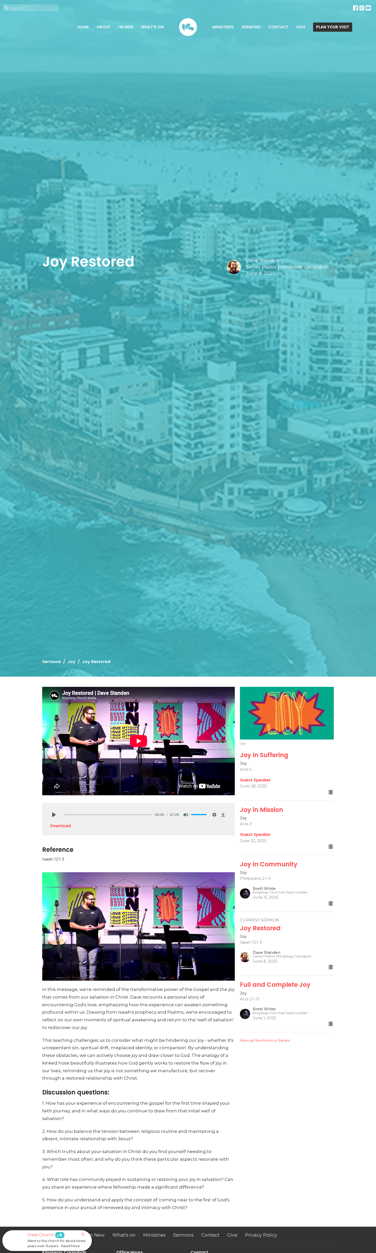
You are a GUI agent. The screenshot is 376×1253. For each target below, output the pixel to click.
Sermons (251, 27)
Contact (278, 27)
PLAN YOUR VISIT (332, 27)
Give (300, 27)
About (103, 27)
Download (60, 826)
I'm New (125, 27)
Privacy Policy (261, 1235)
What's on (152, 27)
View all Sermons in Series (265, 1040)
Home (83, 27)
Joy (71, 662)
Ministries (223, 27)
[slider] (106, 814)
